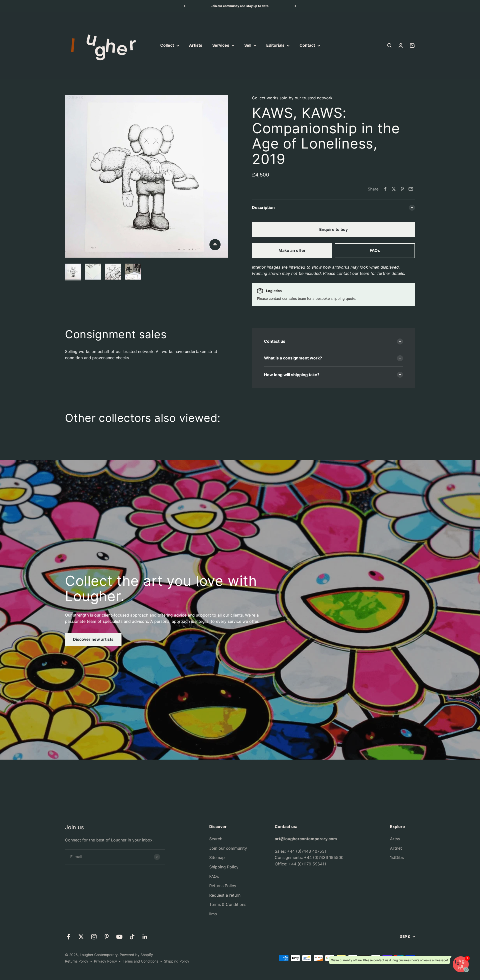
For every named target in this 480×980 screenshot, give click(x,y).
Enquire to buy (333, 229)
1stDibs (397, 857)
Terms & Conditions (227, 904)
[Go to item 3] (113, 272)
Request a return (224, 895)
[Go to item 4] (133, 272)
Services (220, 45)
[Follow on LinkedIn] (145, 936)
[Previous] (185, 5)
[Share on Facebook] (385, 189)
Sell (247, 45)
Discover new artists (93, 639)
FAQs (375, 250)
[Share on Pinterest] (402, 189)
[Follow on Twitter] (81, 936)
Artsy (395, 838)
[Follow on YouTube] (119, 936)
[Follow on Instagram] (93, 936)
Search (215, 838)
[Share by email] (410, 189)
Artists (195, 45)
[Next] (295, 5)
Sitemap (217, 857)
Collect (167, 45)
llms (213, 913)
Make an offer (292, 250)
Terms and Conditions (140, 961)
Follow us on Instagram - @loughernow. (240, 7)
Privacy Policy (105, 961)
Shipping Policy (223, 866)
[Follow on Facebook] (68, 936)
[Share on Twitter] (394, 189)
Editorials (275, 45)
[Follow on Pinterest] (106, 936)
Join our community (228, 848)
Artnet (396, 848)
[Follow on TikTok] (132, 936)
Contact (307, 45)
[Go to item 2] (93, 272)
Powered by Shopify (136, 955)
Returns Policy (222, 885)
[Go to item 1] (73, 272)
